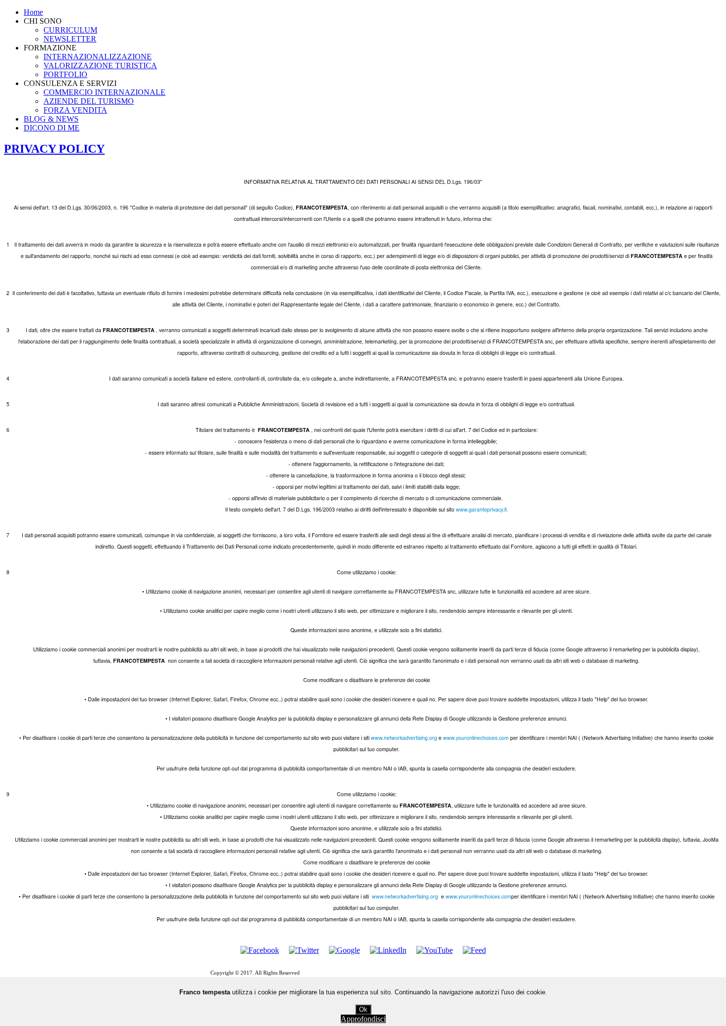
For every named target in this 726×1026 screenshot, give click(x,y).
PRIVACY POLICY (54, 148)
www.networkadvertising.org (404, 737)
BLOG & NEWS (51, 119)
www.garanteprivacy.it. (482, 509)
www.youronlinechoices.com (476, 737)
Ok (363, 1009)
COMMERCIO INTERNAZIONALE (104, 92)
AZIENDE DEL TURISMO (88, 101)
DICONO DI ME (52, 128)
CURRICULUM (70, 30)
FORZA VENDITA (75, 110)
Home (33, 12)
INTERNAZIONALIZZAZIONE (97, 56)
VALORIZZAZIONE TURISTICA (100, 65)
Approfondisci (363, 1019)
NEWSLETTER (69, 39)
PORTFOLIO (65, 74)
